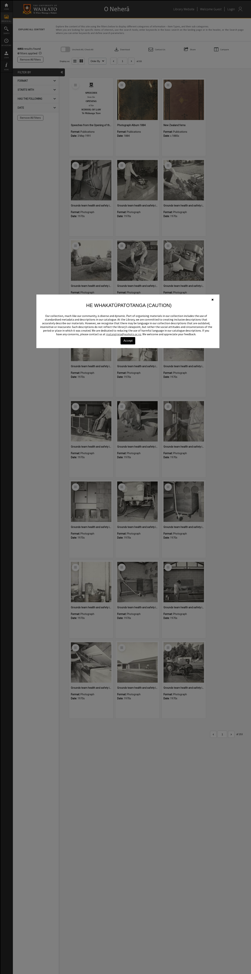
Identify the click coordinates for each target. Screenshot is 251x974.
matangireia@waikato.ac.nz (123, 334)
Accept (127, 340)
